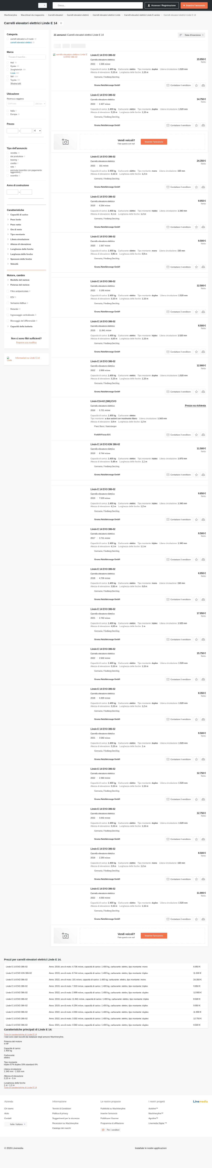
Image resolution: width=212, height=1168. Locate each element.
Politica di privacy (60, 1113)
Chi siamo (8, 1108)
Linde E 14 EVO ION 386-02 (105, 444)
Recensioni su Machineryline (65, 1123)
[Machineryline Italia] (19, 5)
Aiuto (6, 1113)
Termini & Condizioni (61, 1108)
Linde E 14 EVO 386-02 (103, 55)
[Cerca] (55, 5)
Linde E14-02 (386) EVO (103, 401)
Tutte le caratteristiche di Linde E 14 (20, 1034)
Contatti (7, 1118)
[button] (196, 85)
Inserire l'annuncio (154, 142)
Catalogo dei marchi (61, 1128)
